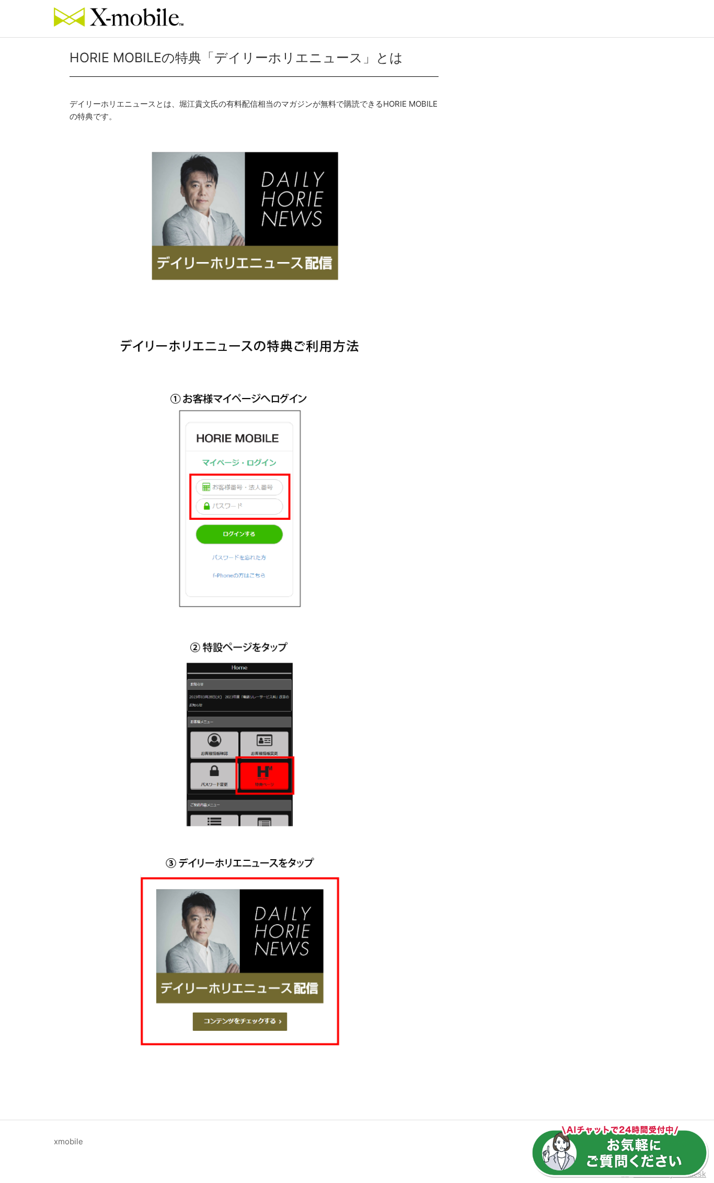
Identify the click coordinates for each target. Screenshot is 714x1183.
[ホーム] (118, 24)
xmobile (68, 1141)
